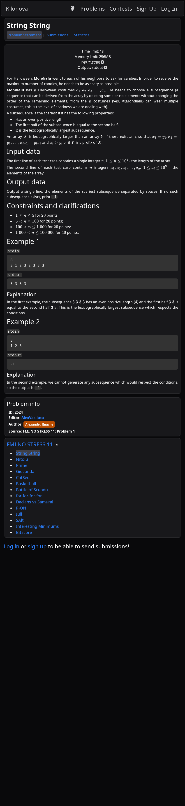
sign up (37, 546)
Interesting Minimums (37, 526)
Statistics (81, 34)
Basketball (26, 483)
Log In (169, 8)
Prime (21, 465)
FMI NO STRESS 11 (30, 444)
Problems (92, 8)
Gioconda (25, 471)
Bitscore (24, 532)
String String (28, 453)
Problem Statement (24, 34)
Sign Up (147, 8)
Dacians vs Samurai (34, 502)
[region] (92, 488)
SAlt (20, 520)
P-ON (21, 508)
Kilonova (17, 8)
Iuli (19, 514)
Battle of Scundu (32, 489)
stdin (96, 62)
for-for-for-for (29, 495)
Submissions (58, 34)
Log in (11, 546)
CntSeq (23, 477)
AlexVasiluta (32, 417)
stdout (97, 67)
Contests (120, 8)
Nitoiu (22, 459)
